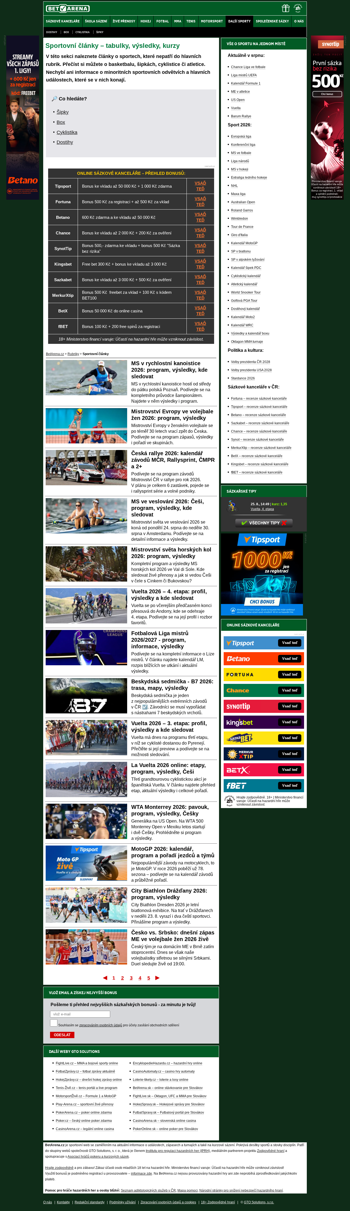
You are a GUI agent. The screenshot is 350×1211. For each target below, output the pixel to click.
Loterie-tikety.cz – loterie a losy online (160, 1080)
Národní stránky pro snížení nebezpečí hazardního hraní (241, 1190)
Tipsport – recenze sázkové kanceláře (259, 407)
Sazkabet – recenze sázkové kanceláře (260, 423)
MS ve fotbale (241, 153)
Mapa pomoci (187, 1190)
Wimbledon (239, 218)
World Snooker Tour (246, 292)
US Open (238, 100)
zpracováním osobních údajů (100, 1025)
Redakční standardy (89, 1202)
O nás (47, 1202)
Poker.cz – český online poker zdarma (84, 1121)
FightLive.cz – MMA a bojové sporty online (87, 1063)
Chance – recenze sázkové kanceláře (259, 431)
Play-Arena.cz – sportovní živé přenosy (84, 1104)
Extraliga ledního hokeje (249, 177)
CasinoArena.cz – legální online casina (85, 1129)
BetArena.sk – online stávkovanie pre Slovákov (168, 1088)
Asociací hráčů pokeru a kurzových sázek (98, 1156)
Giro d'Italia (239, 235)
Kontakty (63, 1202)
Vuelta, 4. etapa (262, 509)
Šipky (99, 32)
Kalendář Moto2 (243, 317)
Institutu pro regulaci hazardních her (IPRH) (178, 1151)
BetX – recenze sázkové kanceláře (256, 456)
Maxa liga (238, 194)
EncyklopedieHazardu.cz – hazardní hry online (167, 1063)
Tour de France (242, 227)
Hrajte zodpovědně (59, 1168)
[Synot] (327, 198)
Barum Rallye (241, 116)
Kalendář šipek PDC (246, 268)
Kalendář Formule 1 (246, 83)
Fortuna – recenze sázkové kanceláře (259, 398)
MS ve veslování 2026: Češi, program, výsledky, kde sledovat (167, 508)
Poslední (158, 977)
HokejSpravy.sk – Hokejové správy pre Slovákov (169, 1104)
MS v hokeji (239, 169)
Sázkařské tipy (241, 491)
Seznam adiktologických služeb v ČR (148, 1190)
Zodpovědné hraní (270, 1151)
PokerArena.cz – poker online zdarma (84, 1112)
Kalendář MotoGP (244, 243)
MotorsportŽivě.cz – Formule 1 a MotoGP (86, 1096)
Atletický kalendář (244, 284)
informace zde (141, 1173)
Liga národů (240, 161)
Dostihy (51, 32)
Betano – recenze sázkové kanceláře (258, 415)
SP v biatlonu (241, 251)
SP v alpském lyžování (247, 260)
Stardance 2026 (243, 378)
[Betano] (22, 198)
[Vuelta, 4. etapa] (236, 506)
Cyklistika (82, 32)
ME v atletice (240, 92)
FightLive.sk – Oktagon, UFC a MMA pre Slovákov (169, 1096)
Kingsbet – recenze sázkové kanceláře (259, 464)
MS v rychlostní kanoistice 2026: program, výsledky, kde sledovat (169, 369)
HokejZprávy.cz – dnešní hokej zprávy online (89, 1080)
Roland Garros (242, 210)
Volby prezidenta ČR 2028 (250, 362)
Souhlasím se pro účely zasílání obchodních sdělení (118, 1025)
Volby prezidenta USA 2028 (251, 370)
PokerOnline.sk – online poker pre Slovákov (165, 1129)
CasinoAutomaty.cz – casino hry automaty (164, 1071)
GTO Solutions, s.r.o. (259, 1202)
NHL (234, 186)
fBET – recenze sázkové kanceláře (256, 472)
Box (66, 32)
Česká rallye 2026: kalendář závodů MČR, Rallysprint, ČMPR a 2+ (173, 459)
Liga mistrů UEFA (244, 75)
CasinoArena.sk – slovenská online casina (164, 1121)
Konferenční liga (243, 145)
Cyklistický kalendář (246, 276)
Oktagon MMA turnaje (247, 342)
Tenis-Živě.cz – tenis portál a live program (86, 1088)
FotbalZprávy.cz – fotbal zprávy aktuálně (85, 1071)
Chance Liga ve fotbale (248, 67)
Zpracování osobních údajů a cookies (168, 1202)
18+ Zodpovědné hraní (218, 1202)
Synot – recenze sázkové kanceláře (257, 440)
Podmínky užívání (122, 1202)
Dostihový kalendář (245, 309)
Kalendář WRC (242, 325)
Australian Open (243, 202)
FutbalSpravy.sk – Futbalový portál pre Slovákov (168, 1112)
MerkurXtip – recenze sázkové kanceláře (261, 448)
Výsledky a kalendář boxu (250, 333)
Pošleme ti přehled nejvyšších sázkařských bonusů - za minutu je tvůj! (123, 1004)
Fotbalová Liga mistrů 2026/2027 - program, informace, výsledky (159, 639)
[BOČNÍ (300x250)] (262, 614)
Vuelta (236, 108)
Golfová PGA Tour (244, 301)
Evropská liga (241, 136)
